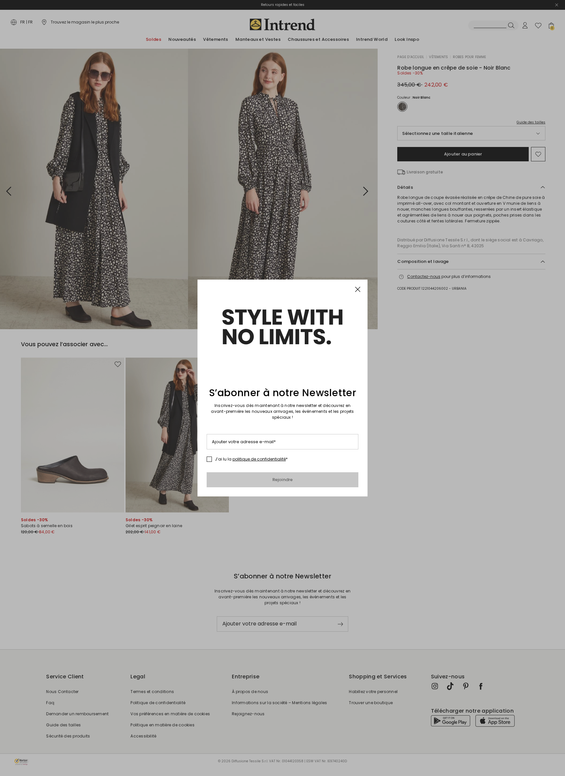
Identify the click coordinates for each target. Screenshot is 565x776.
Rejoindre (282, 480)
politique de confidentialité (259, 459)
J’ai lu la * (251, 459)
